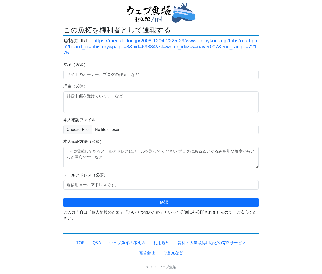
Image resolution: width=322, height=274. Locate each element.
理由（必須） (75, 86)
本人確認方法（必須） (83, 141)
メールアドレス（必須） (85, 175)
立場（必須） (75, 64)
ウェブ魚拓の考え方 (127, 243)
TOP (80, 243)
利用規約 (161, 243)
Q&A (97, 243)
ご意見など (173, 253)
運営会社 (147, 253)
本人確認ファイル (79, 120)
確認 (163, 202)
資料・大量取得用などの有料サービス (212, 243)
